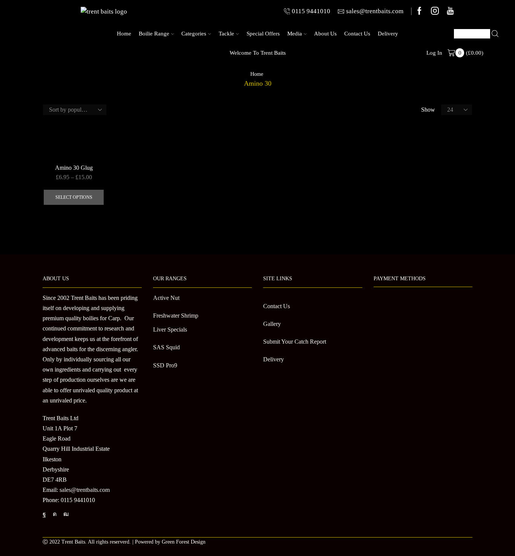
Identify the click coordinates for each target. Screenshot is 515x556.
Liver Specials (170, 329)
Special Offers (263, 33)
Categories (193, 33)
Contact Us (357, 33)
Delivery (388, 33)
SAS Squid (166, 347)
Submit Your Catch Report (294, 341)
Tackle (226, 33)
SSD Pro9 (165, 365)
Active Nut (166, 298)
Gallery (272, 324)
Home (124, 33)
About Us (325, 33)
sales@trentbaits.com (85, 490)
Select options (73, 197)
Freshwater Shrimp (175, 315)
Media (294, 33)
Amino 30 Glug (74, 167)
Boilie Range (154, 33)
